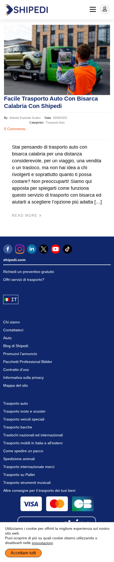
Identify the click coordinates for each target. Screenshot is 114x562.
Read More (25, 216)
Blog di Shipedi (15, 346)
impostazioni (42, 543)
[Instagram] (19, 249)
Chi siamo (11, 322)
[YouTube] (55, 249)
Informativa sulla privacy (23, 377)
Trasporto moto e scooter (24, 411)
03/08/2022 (60, 117)
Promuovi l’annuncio (20, 354)
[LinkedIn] (31, 249)
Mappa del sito (15, 385)
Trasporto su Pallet (19, 475)
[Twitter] (43, 249)
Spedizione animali (19, 459)
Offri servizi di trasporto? (23, 279)
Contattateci (13, 330)
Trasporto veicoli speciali (23, 419)
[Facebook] (7, 249)
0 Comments (14, 129)
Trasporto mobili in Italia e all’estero (33, 443)
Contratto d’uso (16, 369)
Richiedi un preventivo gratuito (28, 272)
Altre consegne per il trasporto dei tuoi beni (39, 490)
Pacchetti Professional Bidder (27, 362)
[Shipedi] (26, 10)
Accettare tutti (23, 553)
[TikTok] (67, 249)
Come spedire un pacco (23, 451)
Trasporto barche (17, 427)
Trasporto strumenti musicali (27, 482)
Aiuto (7, 338)
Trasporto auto (55, 122)
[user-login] (104, 9)
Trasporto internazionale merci (28, 467)
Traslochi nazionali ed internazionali (33, 435)
